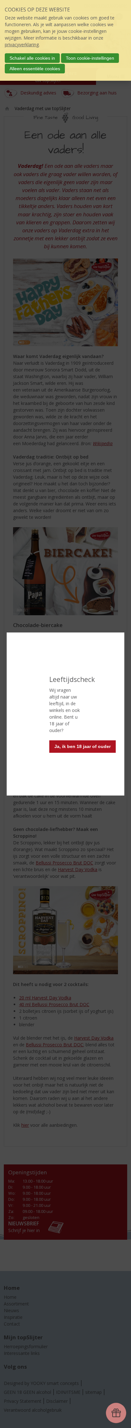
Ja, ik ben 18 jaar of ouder (82, 746)
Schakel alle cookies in (32, 58)
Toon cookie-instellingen (90, 58)
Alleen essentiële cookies (35, 68)
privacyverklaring (22, 44)
